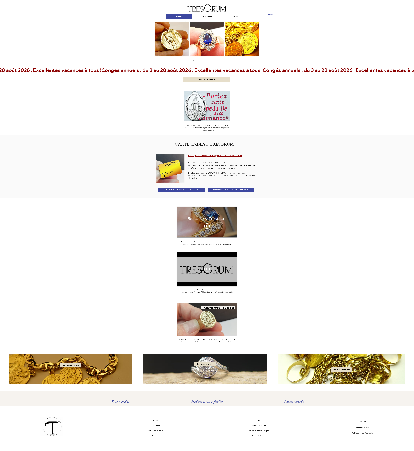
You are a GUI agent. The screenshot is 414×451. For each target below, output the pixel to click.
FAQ (259, 420)
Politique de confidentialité (363, 433)
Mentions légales (362, 427)
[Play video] (207, 226)
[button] (270, 14)
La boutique (155, 425)
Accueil (155, 420)
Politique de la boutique (259, 431)
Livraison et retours (259, 425)
